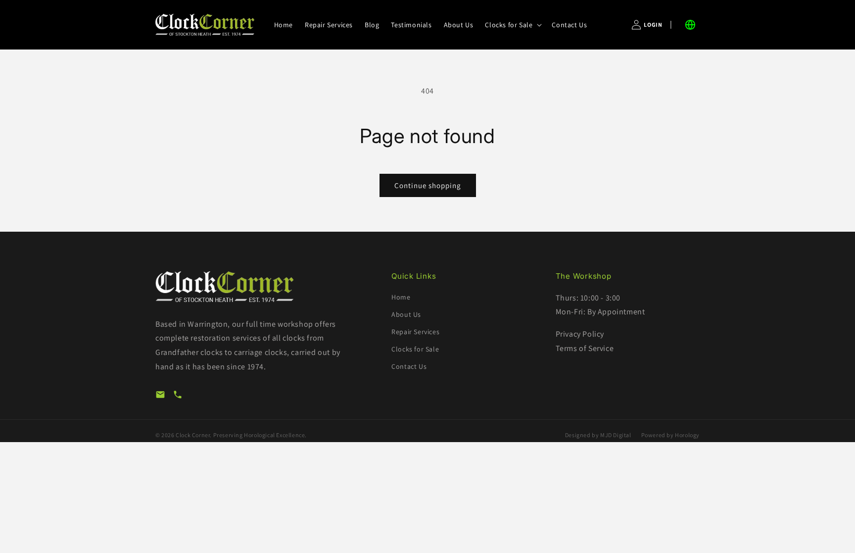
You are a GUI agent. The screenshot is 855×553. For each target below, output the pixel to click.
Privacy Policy (580, 334)
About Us (406, 314)
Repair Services (415, 331)
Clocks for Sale (415, 349)
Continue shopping (427, 185)
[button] (512, 24)
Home (400, 297)
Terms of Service (585, 348)
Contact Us (409, 366)
